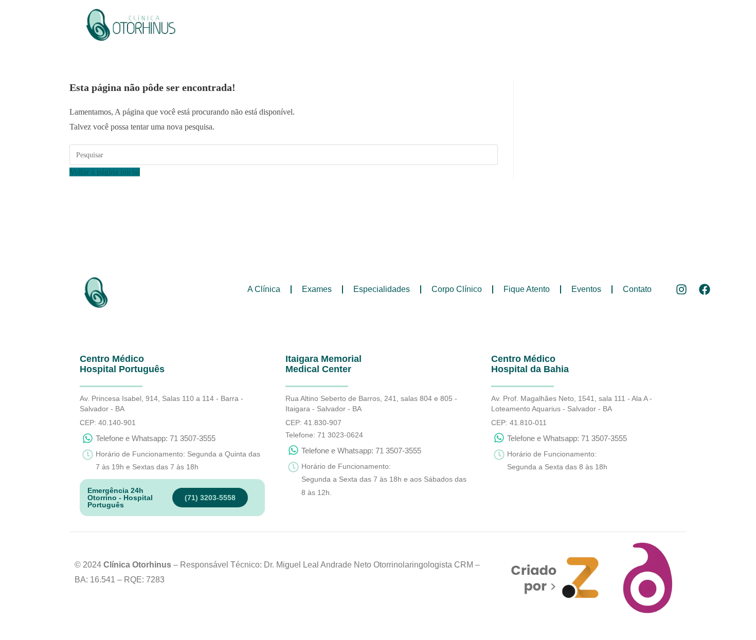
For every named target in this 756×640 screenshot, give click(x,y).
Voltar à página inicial (104, 172)
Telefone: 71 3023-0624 (324, 435)
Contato (628, 34)
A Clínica (254, 34)
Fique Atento (517, 34)
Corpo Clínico (447, 34)
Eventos (577, 34)
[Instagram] (681, 290)
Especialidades (372, 34)
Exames (307, 34)
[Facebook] (704, 290)
